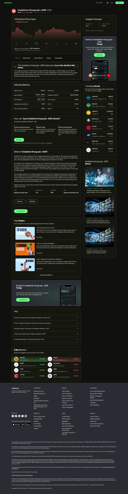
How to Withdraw (67, 396)
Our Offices (37, 423)
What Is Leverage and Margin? (46, 243)
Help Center (65, 391)
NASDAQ (32, 201)
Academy (49, 143)
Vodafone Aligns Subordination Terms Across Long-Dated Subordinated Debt (98, 221)
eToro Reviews (38, 419)
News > (49, 58)
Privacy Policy (66, 419)
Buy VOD (99, 55)
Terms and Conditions (107, 467)
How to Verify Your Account (67, 401)
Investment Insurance (96, 423)
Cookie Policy (66, 416)
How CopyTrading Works (97, 391)
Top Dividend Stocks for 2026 (45, 228)
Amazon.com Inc (39, 391)
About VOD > (27, 58)
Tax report (93, 402)
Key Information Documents (67, 429)
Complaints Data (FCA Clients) (68, 433)
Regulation (65, 421)
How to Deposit (66, 393)
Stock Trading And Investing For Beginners (49, 259)
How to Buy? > (38, 58)
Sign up (120, 2)
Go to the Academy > (46, 275)
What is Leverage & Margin (96, 397)
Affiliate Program (95, 419)
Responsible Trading (96, 393)
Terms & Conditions (68, 426)
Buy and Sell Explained (96, 400)
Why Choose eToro (39, 416)
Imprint (36, 428)
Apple (35, 396)
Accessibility (37, 426)
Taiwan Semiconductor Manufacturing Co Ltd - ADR (41, 406)
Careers (36, 421)
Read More (39, 237)
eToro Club (93, 421)
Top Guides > (59, 58)
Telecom (19, 201)
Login (111, 2)
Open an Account (67, 398)
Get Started (21, 211)
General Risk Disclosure (17, 475)
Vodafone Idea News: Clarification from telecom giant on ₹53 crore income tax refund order (99, 191)
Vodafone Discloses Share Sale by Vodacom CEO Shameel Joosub (97, 252)
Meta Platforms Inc (39, 393)
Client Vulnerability (67, 407)
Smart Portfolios (95, 426)
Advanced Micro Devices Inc (41, 401)
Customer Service (67, 405)
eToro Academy (94, 405)
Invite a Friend (94, 416)
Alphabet (36, 398)
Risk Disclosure (66, 423)
